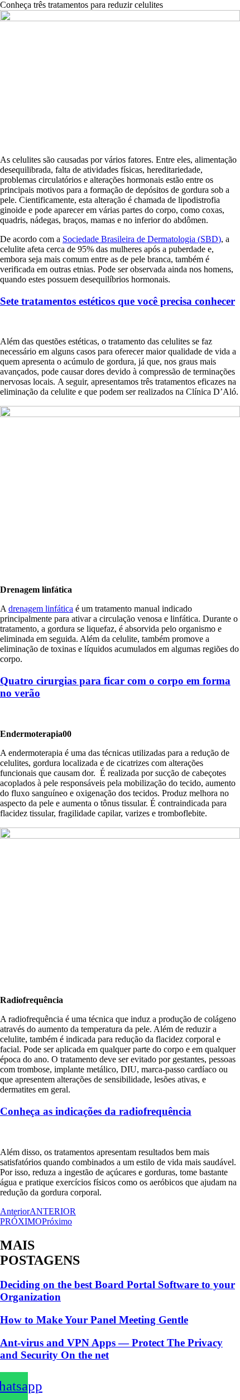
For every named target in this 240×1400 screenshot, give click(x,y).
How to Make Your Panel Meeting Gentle (94, 1320)
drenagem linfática (40, 608)
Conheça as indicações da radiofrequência (95, 1111)
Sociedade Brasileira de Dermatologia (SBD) (142, 239)
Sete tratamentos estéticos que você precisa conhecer (117, 301)
